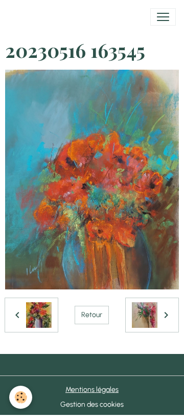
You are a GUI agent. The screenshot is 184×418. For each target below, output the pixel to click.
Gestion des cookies (92, 404)
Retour (91, 314)
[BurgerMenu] (163, 17)
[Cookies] (20, 397)
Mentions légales (92, 389)
